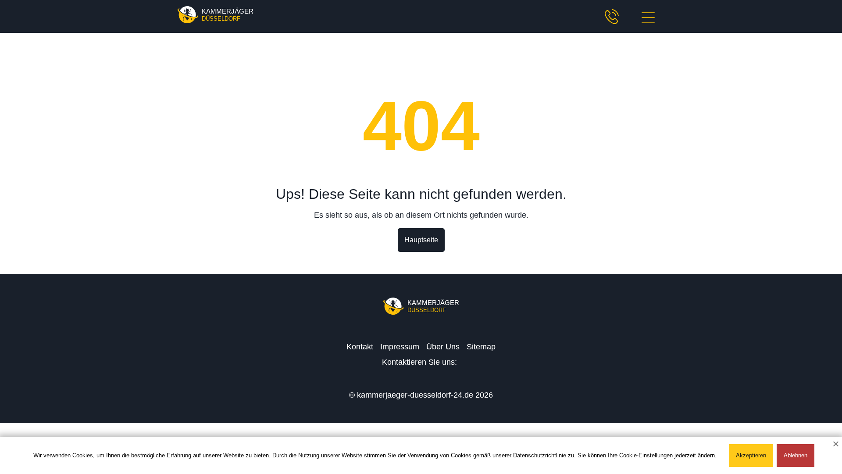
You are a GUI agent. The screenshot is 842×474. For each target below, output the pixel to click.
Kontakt (359, 346)
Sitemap (481, 346)
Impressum (399, 346)
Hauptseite (421, 240)
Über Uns (443, 346)
